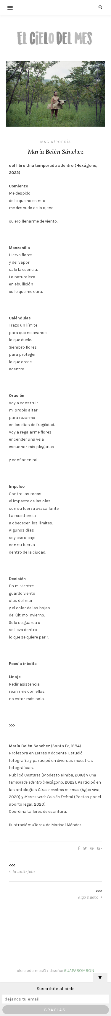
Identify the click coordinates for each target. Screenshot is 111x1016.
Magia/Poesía (55, 142)
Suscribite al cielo (56, 988)
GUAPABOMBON (79, 970)
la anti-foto (23, 871)
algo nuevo (88, 897)
